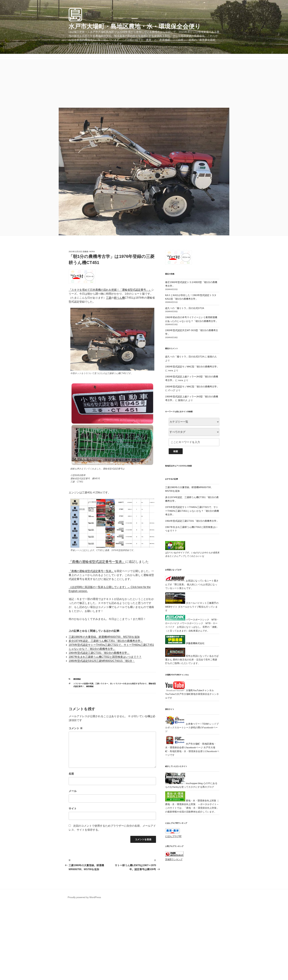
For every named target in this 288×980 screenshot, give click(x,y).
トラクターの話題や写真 (83, 684)
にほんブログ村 (173, 836)
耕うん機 (119, 297)
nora (92, 252)
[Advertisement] (144, 82)
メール (73, 791)
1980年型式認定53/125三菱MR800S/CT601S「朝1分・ (102, 660)
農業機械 (77, 679)
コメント (76, 728)
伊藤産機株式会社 (194, 643)
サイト (73, 808)
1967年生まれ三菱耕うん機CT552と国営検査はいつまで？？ (105, 656)
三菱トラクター (101, 684)
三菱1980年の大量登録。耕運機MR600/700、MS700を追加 (104, 636)
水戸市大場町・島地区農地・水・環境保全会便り (135, 26)
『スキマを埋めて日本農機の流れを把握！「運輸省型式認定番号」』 (110, 289)
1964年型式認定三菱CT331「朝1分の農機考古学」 (99, 652)
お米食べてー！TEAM (197, 723)
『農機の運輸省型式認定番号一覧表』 (97, 561)
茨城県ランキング (173, 859)
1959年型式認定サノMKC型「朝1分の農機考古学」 (192, 366)
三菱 (108, 297)
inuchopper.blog (194, 783)
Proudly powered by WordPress (84, 897)
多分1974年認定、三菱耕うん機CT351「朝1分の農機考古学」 (106, 640)
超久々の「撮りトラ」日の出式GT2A (184, 308)
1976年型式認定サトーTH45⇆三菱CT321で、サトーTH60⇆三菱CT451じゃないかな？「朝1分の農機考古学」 (192, 511)
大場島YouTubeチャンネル (199, 690)
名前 (71, 773)
